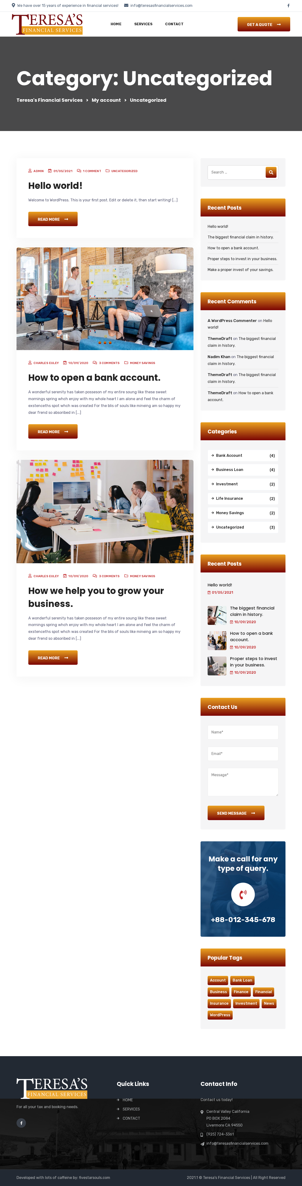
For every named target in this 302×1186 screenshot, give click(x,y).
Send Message (232, 813)
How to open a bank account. (94, 377)
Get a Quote (259, 24)
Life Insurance (229, 498)
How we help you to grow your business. (96, 597)
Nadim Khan (219, 356)
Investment (227, 484)
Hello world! (55, 185)
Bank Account (229, 455)
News (269, 1003)
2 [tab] (105, 342)
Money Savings (142, 363)
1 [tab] (99, 342)
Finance (241, 992)
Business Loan (229, 469)
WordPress (220, 1015)
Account (218, 980)
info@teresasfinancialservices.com (161, 5)
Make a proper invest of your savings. (240, 269)
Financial (263, 992)
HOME (116, 24)
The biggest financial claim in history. (241, 237)
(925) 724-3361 (220, 1134)
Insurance (219, 1003)
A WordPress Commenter (232, 320)
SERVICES (143, 24)
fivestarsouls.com (94, 1177)
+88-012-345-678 (243, 919)
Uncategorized (124, 171)
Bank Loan (242, 980)
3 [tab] (110, 342)
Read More (49, 219)
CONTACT (174, 24)
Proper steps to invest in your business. (242, 259)
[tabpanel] (105, 299)
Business (218, 992)
